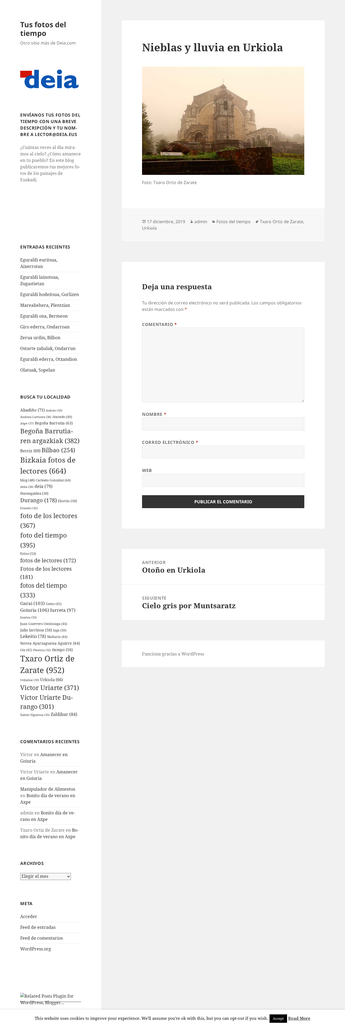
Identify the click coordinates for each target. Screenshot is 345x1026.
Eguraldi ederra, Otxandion (48, 359)
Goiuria (34, 610)
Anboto (54, 410)
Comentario (159, 324)
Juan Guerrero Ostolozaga (43, 623)
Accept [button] (278, 1018)
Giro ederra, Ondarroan (45, 327)
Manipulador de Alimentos (47, 789)
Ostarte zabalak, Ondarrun (47, 348)
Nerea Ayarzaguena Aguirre (50, 643)
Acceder (28, 916)
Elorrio (67, 500)
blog (27, 480)
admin (200, 222)
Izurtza (28, 617)
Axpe (27, 423)
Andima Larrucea (35, 417)
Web (147, 470)
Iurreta (62, 610)
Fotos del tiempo (233, 222)
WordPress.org (35, 949)
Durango (38, 500)
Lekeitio (33, 636)
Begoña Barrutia (54, 423)
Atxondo (62, 417)
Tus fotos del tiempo (43, 28)
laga (59, 630)
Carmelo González (53, 480)
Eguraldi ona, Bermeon (44, 316)
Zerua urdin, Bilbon (40, 338)
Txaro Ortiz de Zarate (281, 222)
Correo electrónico (170, 442)
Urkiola (51, 679)
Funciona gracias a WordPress (173, 654)
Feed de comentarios (41, 938)
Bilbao (58, 450)
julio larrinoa (36, 630)
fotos (28, 553)
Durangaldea (34, 493)
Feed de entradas (38, 927)
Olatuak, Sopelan (37, 370)
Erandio (29, 508)
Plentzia (42, 650)
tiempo (62, 649)
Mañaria (57, 636)
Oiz (26, 650)
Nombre (154, 414)
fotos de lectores (48, 560)
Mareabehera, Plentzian (45, 305)
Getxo (53, 604)
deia (43, 486)
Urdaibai (29, 680)
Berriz (30, 450)
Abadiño (32, 410)
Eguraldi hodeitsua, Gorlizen (49, 294)
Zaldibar (64, 714)
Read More (299, 1018)
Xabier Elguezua (35, 715)
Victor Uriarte (49, 687)
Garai (32, 603)
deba (26, 487)
